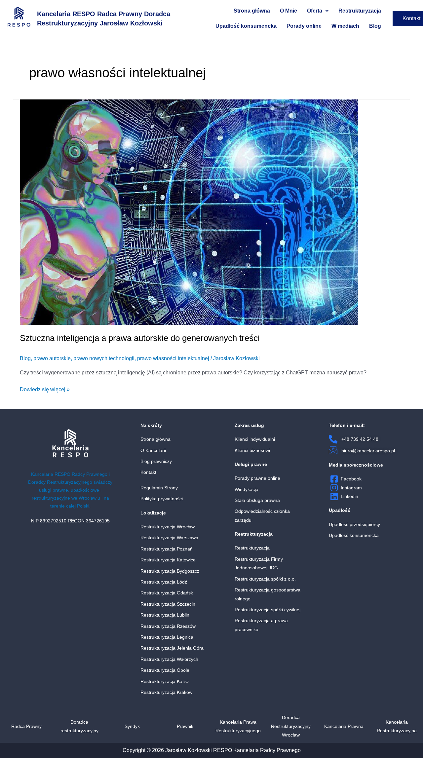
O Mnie (288, 11)
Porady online (304, 26)
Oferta (314, 11)
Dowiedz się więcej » (45, 388)
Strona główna (252, 11)
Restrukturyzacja (359, 11)
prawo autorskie (52, 358)
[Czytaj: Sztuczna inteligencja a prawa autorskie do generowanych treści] (189, 211)
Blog (375, 26)
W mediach (345, 26)
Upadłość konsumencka (246, 26)
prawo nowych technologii (104, 358)
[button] (317, 11)
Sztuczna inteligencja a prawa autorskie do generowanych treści (140, 338)
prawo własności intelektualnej (173, 358)
